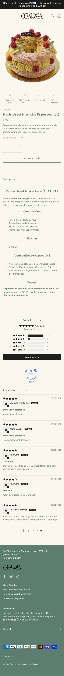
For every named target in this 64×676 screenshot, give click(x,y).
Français (6, 656)
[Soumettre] (59, 629)
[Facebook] (4, 576)
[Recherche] (52, 16)
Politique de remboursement (17, 594)
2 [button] (28, 530)
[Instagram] (11, 576)
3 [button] (33, 530)
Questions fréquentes (14, 598)
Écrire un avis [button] (32, 357)
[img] (10, 398)
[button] (19, 336)
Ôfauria (13, 664)
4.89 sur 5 (40, 326)
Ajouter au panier (32, 158)
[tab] (10, 179)
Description (9, 179)
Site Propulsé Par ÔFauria (27, 664)
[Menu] (4, 16)
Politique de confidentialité (16, 589)
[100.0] (31, 374)
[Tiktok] (17, 576)
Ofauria (6, 109)
